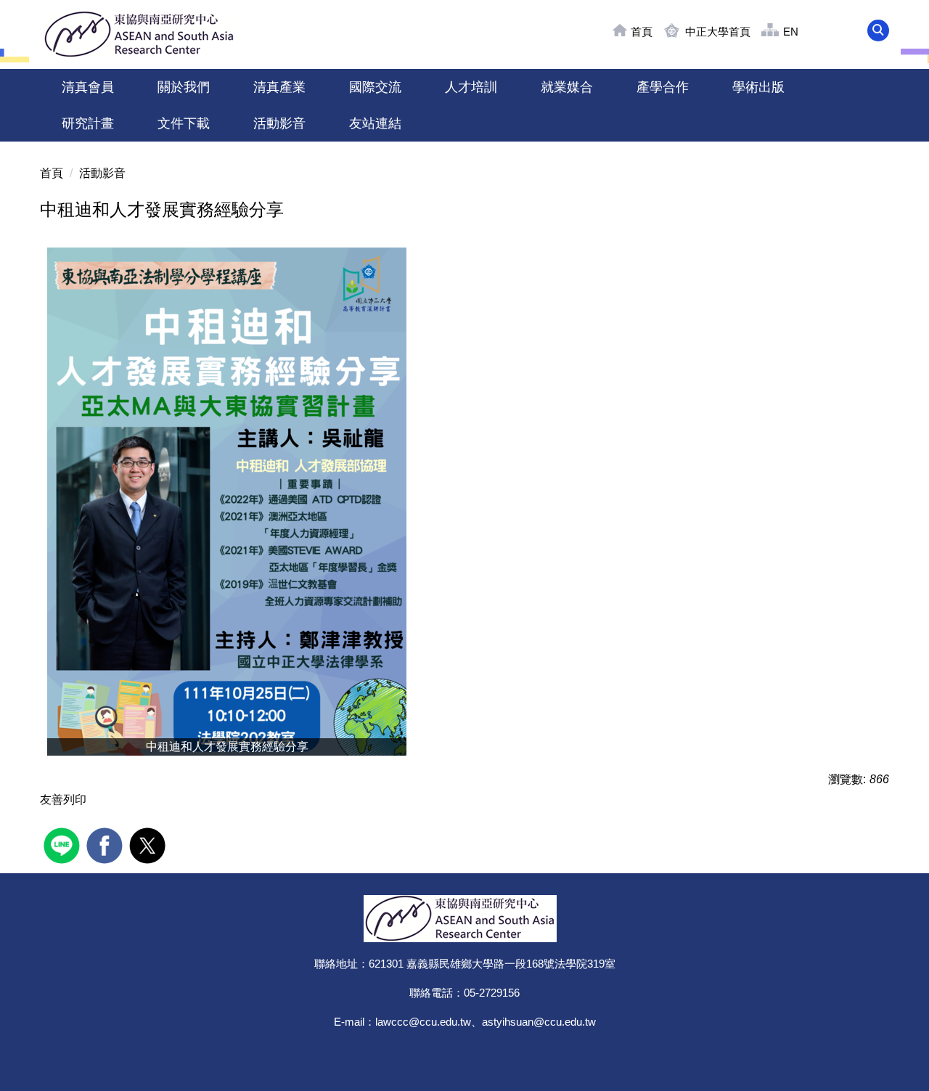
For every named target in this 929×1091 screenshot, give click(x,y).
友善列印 (63, 799)
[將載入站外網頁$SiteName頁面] (63, 843)
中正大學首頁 (717, 31)
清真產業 (279, 87)
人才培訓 (471, 87)
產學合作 (663, 87)
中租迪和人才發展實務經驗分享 (162, 209)
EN (790, 31)
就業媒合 (567, 87)
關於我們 (183, 87)
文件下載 (183, 123)
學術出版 (758, 87)
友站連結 (375, 123)
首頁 (641, 31)
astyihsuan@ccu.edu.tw (539, 1022)
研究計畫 (88, 123)
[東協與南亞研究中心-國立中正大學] (144, 34)
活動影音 (279, 123)
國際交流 (375, 87)
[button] (878, 30)
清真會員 (88, 87)
